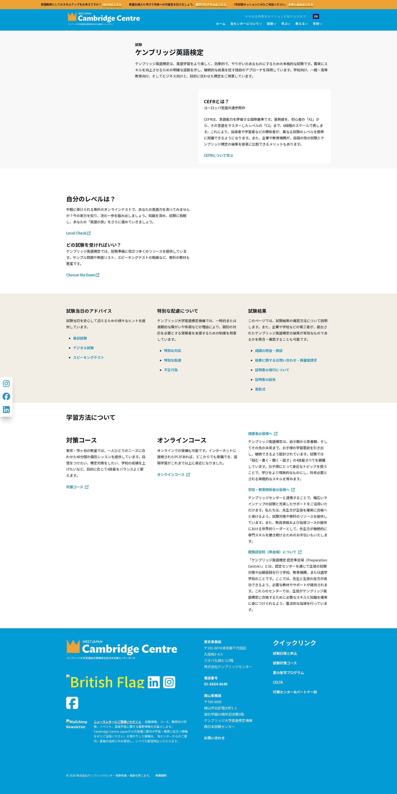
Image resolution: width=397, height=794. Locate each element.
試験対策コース (285, 662)
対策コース (75, 486)
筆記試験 (80, 338)
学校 (316, 23)
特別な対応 (172, 350)
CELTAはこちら (109, 4)
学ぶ (284, 23)
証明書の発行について (272, 369)
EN (316, 16)
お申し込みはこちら (298, 4)
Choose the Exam (81, 274)
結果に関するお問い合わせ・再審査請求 (286, 360)
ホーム (221, 23)
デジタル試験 (83, 347)
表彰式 (260, 389)
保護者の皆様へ (260, 433)
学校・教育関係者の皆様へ (269, 489)
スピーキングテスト (88, 357)
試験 (270, 23)
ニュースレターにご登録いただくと (117, 722)
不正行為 (171, 369)
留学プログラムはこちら (209, 4)
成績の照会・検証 (269, 350)
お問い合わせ (214, 737)
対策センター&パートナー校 (295, 691)
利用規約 (161, 775)
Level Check (76, 233)
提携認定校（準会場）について (272, 551)
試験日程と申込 (285, 653)
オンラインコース (171, 474)
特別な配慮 (172, 360)
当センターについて (244, 23)
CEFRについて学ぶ (218, 155)
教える (300, 23)
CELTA (278, 682)
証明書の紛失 (265, 379)
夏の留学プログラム (288, 672)
